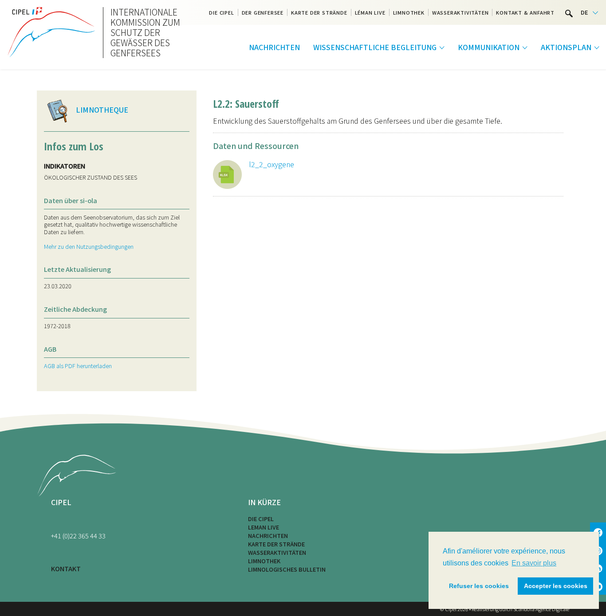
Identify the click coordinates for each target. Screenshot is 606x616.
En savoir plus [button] (534, 563)
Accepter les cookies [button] (555, 585)
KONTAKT (66, 568)
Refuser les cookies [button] (479, 585)
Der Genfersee (262, 12)
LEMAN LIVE (263, 527)
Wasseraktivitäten (460, 12)
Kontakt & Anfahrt (525, 12)
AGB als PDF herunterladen (78, 365)
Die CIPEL (221, 12)
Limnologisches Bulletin (287, 569)
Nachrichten (274, 47)
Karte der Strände (319, 12)
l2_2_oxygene (271, 164)
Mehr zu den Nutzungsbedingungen (89, 246)
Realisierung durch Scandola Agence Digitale (520, 608)
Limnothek (409, 12)
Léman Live (370, 12)
